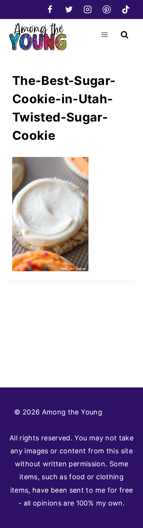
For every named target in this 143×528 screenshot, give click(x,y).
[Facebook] (50, 9)
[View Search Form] (124, 35)
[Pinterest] (106, 9)
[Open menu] (104, 34)
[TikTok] (125, 9)
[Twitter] (69, 9)
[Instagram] (88, 9)
